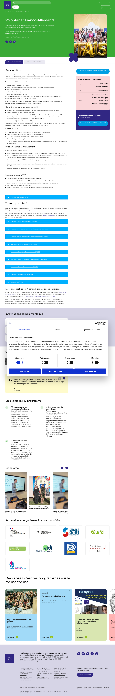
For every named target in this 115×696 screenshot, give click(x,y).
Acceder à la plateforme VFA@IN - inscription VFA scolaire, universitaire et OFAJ (93, 71)
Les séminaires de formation (19, 197)
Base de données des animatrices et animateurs (26, 673)
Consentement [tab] (24, 330)
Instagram (78, 653)
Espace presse (23, 687)
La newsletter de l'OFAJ (85, 674)
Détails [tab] (57, 330)
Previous (62, 468)
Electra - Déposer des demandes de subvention (27, 669)
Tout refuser (24, 371)
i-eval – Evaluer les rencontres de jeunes (43, 678)
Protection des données (87, 688)
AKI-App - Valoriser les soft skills (44, 674)
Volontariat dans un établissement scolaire (24, 221)
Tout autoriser (90, 371)
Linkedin (83, 653)
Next (64, 378)
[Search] (13, 3)
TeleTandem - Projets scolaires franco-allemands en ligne (26, 679)
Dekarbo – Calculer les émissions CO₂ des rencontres (60, 670)
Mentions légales (79, 688)
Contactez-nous (40, 687)
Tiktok (96, 653)
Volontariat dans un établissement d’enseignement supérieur (29, 236)
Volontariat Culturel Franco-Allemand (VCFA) (24, 267)
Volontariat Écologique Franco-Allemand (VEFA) (25, 252)
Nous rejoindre (31, 687)
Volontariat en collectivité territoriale (22, 274)
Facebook (92, 653)
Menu (16, 7)
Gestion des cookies (106, 688)
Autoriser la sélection (57, 371)
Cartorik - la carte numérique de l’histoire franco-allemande (43, 670)
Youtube (87, 653)
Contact (93, 2)
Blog (105, 2)
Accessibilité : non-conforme (97, 688)
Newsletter (99, 2)
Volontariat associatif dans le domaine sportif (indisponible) (29, 259)
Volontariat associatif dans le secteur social (24, 244)
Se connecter (106, 7)
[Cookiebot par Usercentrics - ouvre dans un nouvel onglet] (96, 323)
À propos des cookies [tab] (91, 330)
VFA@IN (29, 210)
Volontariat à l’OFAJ (17, 282)
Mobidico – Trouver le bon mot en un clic (61, 678)
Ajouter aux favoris (6, 42)
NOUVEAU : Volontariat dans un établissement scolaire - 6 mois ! (30, 229)
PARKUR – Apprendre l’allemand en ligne (60, 674)
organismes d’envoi (48, 215)
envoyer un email (85, 117)
